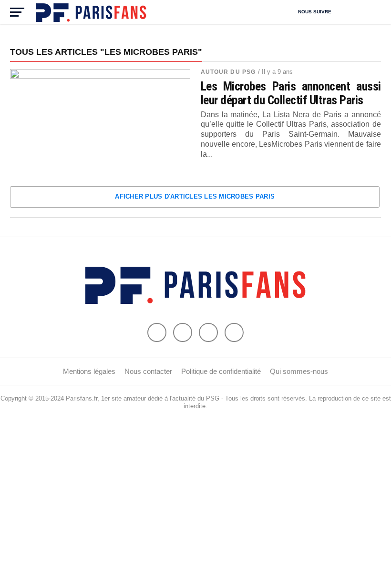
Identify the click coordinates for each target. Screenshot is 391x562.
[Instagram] (234, 332)
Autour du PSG (228, 72)
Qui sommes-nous (299, 371)
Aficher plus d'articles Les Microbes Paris (195, 196)
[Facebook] (156, 332)
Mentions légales (89, 371)
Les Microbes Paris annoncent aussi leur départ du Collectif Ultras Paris (291, 93)
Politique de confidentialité (221, 371)
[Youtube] (208, 332)
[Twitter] (182, 332)
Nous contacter (148, 371)
